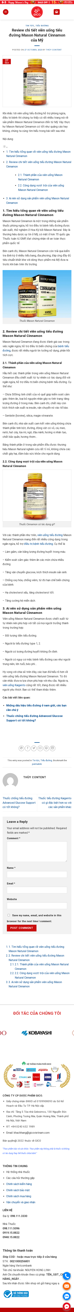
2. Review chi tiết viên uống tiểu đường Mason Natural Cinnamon (36, 958)
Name (11, 868)
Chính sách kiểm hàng (19, 1184)
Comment (13, 838)
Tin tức (29, 26)
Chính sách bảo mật (18, 1190)
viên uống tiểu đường (50, 535)
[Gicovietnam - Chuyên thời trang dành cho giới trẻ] (37, 12)
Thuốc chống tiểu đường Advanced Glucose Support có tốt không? (19, 803)
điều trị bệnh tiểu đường (38, 543)
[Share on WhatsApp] (21, 748)
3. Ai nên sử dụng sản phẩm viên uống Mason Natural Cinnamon (35, 984)
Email (11, 883)
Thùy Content (54, 50)
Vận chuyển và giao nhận (20, 1202)
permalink (37, 764)
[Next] (40, 1049)
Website (12, 899)
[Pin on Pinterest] (46, 748)
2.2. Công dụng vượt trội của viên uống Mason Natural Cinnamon (42, 975)
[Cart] (57, 12)
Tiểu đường (42, 26)
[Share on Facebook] (27, 748)
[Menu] (5, 12)
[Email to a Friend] (40, 748)
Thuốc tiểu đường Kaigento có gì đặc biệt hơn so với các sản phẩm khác (54, 803)
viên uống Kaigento (14, 685)
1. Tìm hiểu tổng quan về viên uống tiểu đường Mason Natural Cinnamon (36, 949)
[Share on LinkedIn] (52, 748)
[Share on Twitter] (34, 748)
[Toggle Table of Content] (5, 147)
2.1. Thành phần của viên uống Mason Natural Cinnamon (42, 966)
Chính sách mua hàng (18, 1196)
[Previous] (31, 1049)
